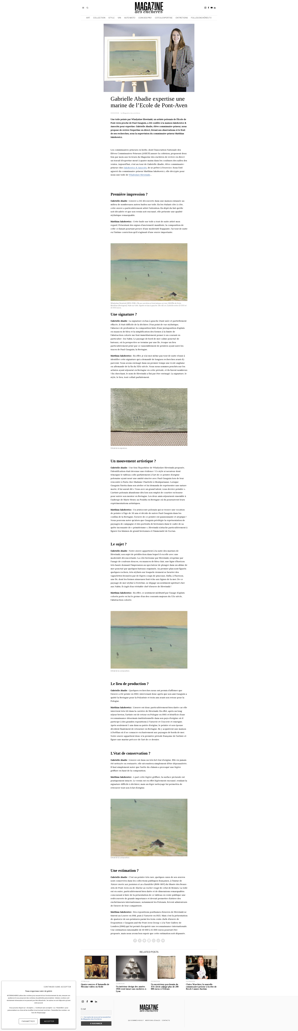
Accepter (49, 1021)
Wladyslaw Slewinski (139, 174)
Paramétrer (28, 1021)
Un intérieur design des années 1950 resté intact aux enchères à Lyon (131, 989)
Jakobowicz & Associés (135, 167)
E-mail (83, 1009)
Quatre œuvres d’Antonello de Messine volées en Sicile (95, 985)
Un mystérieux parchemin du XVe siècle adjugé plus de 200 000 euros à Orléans (164, 986)
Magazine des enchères (131, 113)
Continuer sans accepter (57, 987)
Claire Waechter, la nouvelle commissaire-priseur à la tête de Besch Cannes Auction (201, 986)
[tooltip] (205, 7)
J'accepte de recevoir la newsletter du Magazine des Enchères (96, 1018)
